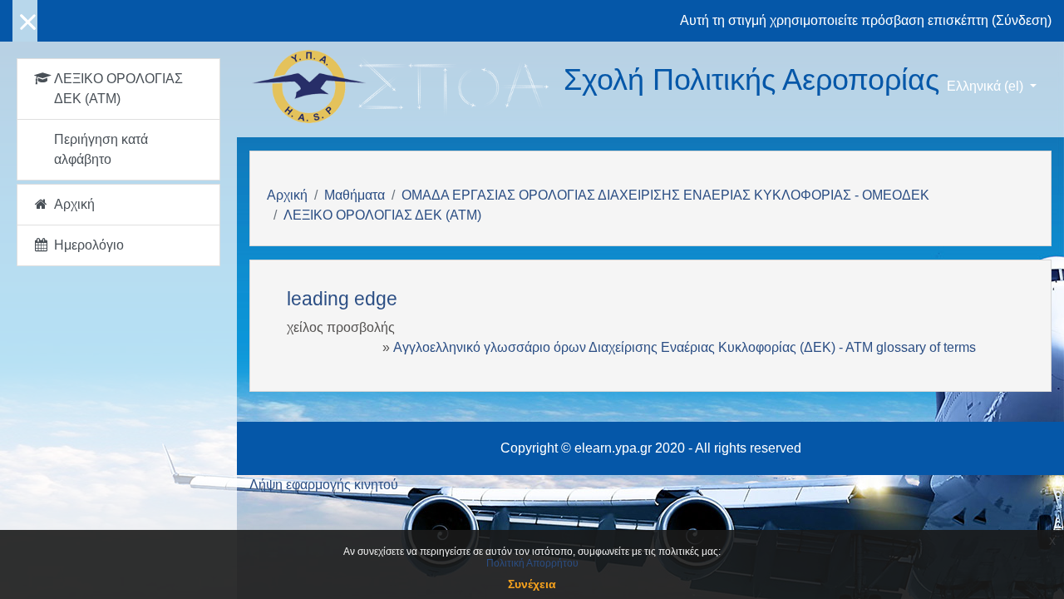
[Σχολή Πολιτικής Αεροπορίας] (406, 86)
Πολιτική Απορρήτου (532, 563)
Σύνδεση (1021, 20)
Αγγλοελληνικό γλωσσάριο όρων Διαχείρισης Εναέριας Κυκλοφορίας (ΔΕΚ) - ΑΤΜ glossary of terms (684, 347)
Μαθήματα (354, 195)
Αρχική (287, 195)
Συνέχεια (532, 584)
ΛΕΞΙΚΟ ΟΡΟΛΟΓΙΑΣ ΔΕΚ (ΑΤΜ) (382, 215)
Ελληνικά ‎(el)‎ (987, 86)
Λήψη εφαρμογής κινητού (323, 485)
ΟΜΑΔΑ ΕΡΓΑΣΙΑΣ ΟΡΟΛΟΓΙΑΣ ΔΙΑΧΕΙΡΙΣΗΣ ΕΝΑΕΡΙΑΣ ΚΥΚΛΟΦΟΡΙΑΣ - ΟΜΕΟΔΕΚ (665, 195)
